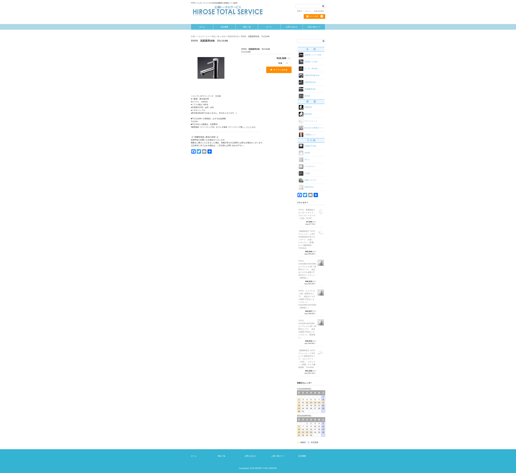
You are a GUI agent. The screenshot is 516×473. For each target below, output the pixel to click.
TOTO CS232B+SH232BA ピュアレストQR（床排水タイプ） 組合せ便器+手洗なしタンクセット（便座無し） (307, 329)
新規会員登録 (319, 11)
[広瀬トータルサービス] (228, 7)
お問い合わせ (291, 27)
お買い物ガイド (313, 27)
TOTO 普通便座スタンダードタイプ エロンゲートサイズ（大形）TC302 (306, 214)
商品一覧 (247, 27)
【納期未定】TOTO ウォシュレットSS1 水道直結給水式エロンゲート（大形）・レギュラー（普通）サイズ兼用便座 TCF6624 (307, 239)
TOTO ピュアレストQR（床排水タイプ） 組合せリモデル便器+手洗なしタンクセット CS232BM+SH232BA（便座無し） (307, 299)
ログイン (308, 11)
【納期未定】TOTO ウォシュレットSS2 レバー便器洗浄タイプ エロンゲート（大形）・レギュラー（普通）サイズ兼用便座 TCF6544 (307, 358)
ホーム (202, 27)
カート (269, 27)
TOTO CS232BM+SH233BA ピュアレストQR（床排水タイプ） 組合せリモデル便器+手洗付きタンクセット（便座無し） (307, 269)
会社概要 (224, 27)
